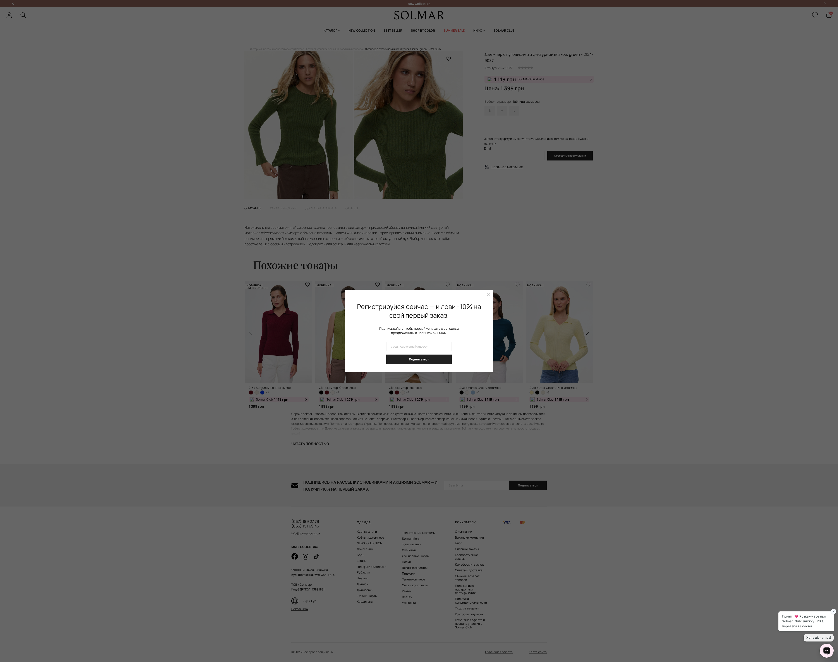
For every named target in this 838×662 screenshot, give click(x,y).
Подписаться (419, 359)
